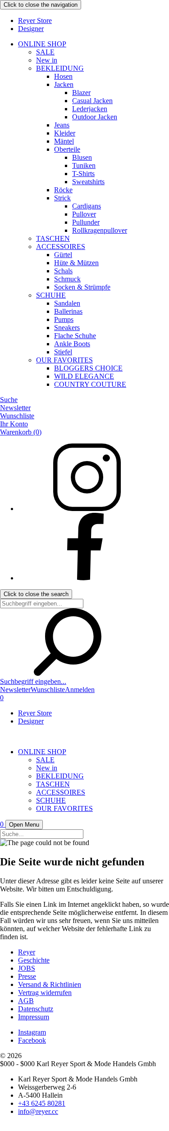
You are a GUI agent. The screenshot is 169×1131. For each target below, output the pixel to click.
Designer (31, 28)
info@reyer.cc (38, 1111)
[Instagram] (85, 508)
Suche (9, 399)
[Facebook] (85, 578)
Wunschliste (17, 416)
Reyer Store (35, 20)
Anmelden (80, 689)
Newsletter (15, 408)
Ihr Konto (14, 424)
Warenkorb (20, 432)
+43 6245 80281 (41, 1103)
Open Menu (24, 824)
